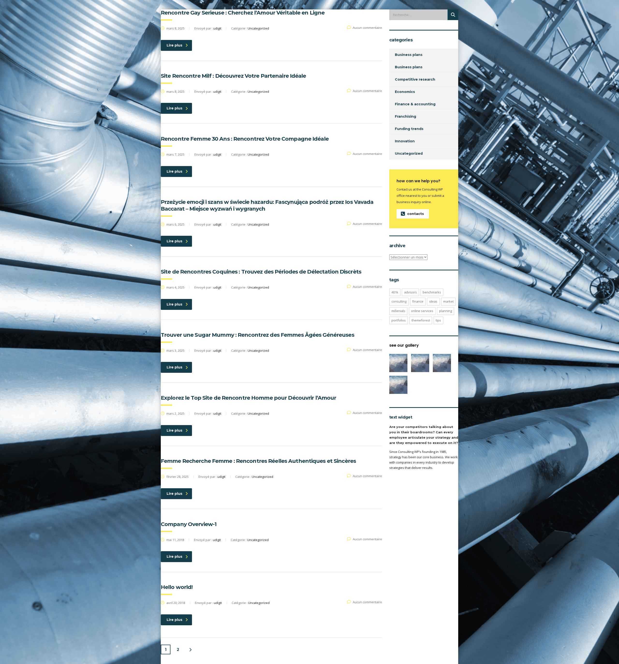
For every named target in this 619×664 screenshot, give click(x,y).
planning (445, 311)
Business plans (408, 55)
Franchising (405, 116)
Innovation (405, 141)
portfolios (398, 320)
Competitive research (415, 79)
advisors (410, 292)
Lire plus (174, 45)
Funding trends (409, 129)
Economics (405, 92)
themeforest (421, 320)
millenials (398, 311)
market (448, 301)
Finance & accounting (415, 104)
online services (422, 311)
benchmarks (432, 292)
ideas (433, 301)
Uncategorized (409, 153)
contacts (415, 214)
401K (394, 292)
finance (417, 301)
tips (438, 320)
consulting (398, 301)
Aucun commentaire (367, 27)
